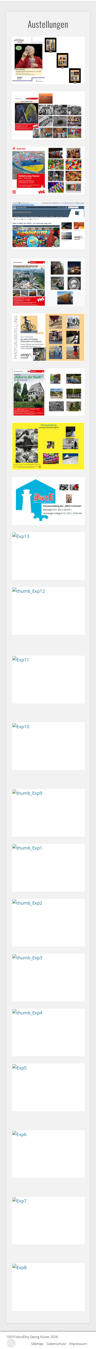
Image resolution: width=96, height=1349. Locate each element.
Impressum (79, 1343)
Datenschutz (58, 1343)
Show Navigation (86, 4)
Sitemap (39, 1343)
